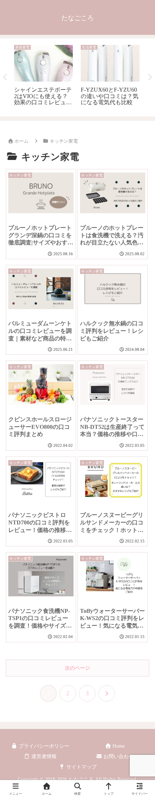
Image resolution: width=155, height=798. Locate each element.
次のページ (77, 668)
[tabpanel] (43, 76)
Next (149, 77)
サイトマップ (81, 767)
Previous (5, 77)
